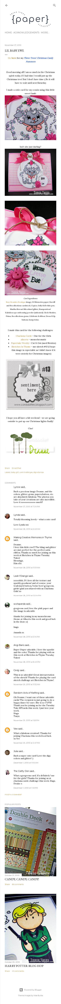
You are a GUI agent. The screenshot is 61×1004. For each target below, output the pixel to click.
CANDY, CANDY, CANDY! (22, 879)
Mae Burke (38, 995)
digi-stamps (38, 472)
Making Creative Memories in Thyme (33, 537)
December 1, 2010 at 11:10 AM (26, 763)
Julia (16, 751)
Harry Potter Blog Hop (24, 966)
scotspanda (19, 604)
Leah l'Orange (21, 576)
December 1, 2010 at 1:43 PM (26, 788)
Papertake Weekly (20, 343)
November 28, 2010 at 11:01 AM (27, 567)
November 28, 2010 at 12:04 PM (27, 595)
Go (10, 58)
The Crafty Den (21, 771)
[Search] (54, 5)
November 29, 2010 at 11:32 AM (27, 684)
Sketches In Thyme (21, 346)
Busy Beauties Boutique (16, 302)
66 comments (18, 884)
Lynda (17, 515)
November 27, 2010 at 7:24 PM (27, 506)
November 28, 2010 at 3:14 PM (27, 637)
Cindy (16, 670)
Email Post (16, 468)
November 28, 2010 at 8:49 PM (27, 662)
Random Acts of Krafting (26, 692)
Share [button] (7, 468)
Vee (16, 728)
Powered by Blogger (33, 990)
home (8, 32)
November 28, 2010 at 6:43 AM (27, 529)
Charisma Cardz (24, 336)
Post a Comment (13, 794)
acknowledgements (26, 32)
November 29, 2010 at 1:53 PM (26, 720)
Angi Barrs (19, 645)
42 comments (18, 971)
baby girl (15, 472)
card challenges (26, 472)
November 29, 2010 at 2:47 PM (27, 743)
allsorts (24, 339)
